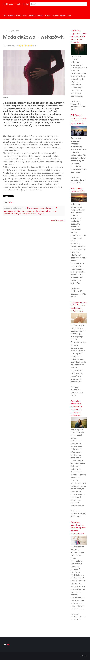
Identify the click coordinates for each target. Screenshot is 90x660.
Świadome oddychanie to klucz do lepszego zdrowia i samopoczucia (79, 528)
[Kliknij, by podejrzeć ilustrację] (34, 72)
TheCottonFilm (16, 4)
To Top (84, 656)
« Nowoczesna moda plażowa (39, 208)
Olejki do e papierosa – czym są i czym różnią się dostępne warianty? (78, 36)
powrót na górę (58, 220)
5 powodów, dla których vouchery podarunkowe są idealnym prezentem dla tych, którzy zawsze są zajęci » (30, 211)
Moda (11, 202)
